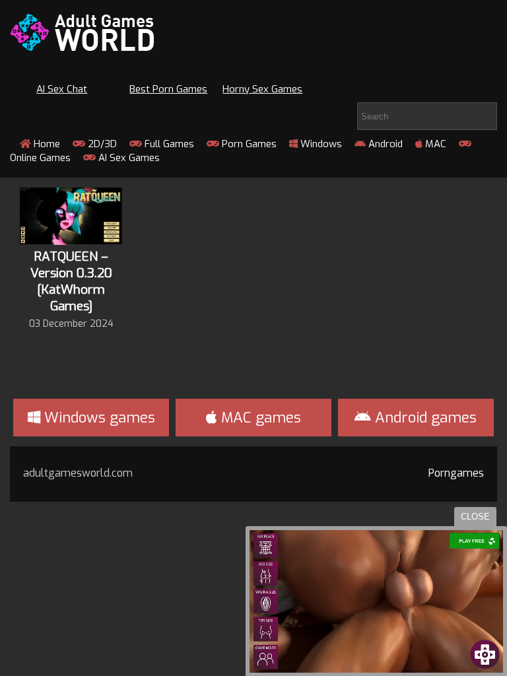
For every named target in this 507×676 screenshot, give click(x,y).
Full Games (168, 144)
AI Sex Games (128, 157)
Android (384, 144)
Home (45, 144)
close (475, 517)
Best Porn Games (168, 89)
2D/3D (101, 144)
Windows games (97, 417)
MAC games (259, 417)
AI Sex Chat (61, 89)
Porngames (456, 473)
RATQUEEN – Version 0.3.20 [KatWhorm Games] (71, 281)
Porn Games (248, 144)
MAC (434, 144)
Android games (424, 417)
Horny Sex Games (262, 89)
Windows (320, 144)
